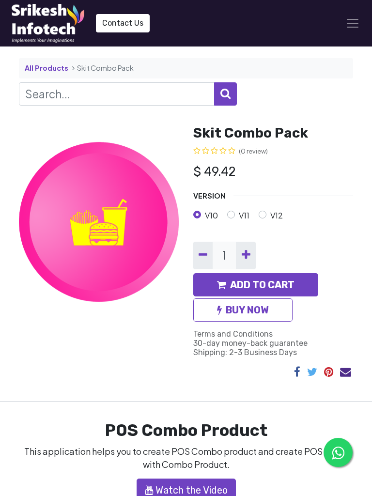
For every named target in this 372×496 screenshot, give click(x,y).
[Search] (225, 94)
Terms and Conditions (233, 334)
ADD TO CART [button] (262, 285)
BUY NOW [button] (247, 310)
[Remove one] (203, 255)
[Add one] (245, 255)
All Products (46, 67)
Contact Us (122, 23)
